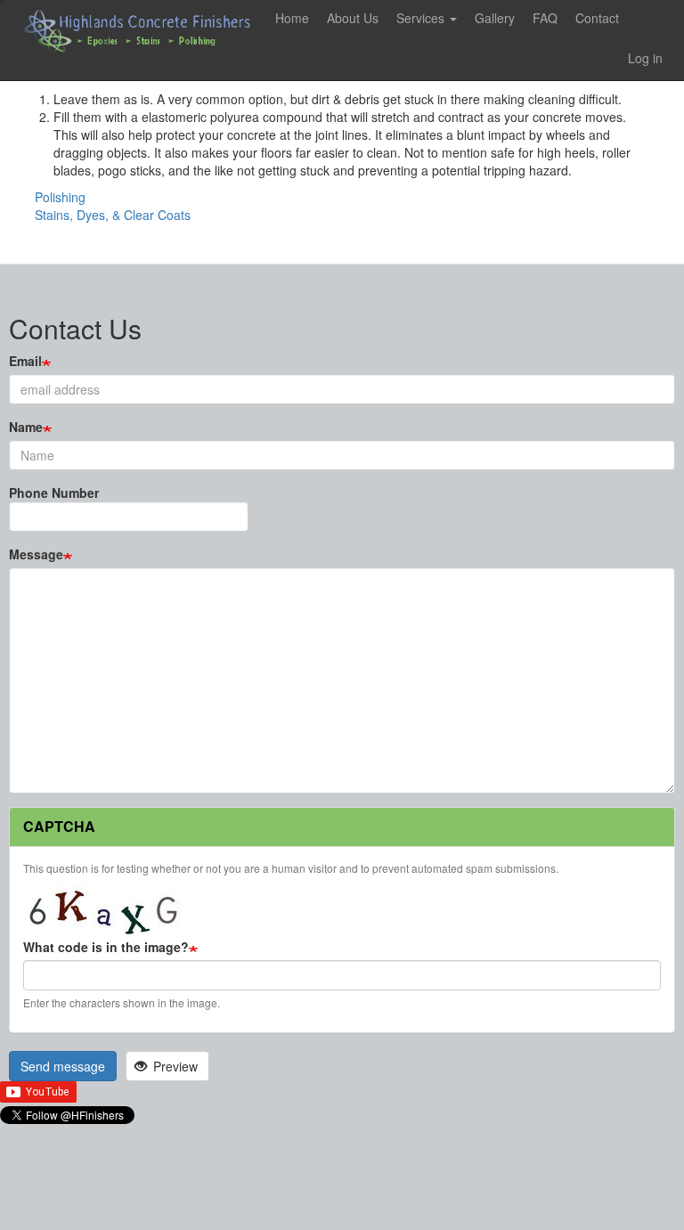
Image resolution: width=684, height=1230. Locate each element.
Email (25, 361)
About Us (353, 18)
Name (26, 427)
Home (292, 18)
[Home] (143, 31)
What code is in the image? (106, 947)
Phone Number (54, 492)
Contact (597, 18)
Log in (645, 58)
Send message (62, 1066)
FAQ (545, 18)
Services (422, 18)
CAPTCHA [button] (59, 826)
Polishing (60, 197)
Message (36, 554)
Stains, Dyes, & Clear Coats (113, 215)
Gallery (495, 18)
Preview (174, 1066)
